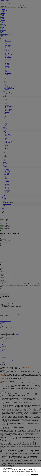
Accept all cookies (35, 474)
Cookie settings (28, 474)
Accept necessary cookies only (20, 474)
